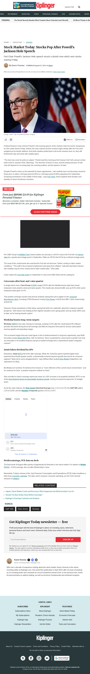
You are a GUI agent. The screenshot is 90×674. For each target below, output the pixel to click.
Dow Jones (30, 388)
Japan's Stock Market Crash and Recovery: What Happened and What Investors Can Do (39, 491)
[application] (45, 234)
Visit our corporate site (72, 669)
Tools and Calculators (67, 626)
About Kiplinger (45, 613)
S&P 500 (9, 509)
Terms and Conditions (40, 648)
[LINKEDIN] (33, 559)
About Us (9, 648)
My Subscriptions (22, 617)
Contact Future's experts (22, 648)
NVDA (6, 467)
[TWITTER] (29, 559)
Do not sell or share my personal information (45, 652)
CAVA (34, 285)
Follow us (69, 139)
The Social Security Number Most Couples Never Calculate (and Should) (41, 20)
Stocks (29, 42)
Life (63, 14)
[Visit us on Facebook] (31, 660)
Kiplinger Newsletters (22, 626)
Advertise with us (78, 648)
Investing (26, 14)
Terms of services (38, 546)
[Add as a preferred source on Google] (60, 660)
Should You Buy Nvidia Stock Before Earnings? (23, 495)
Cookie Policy (66, 648)
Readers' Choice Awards (45, 617)
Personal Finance (50, 14)
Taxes (36, 14)
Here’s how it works (59, 72)
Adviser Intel (74, 14)
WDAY (15, 324)
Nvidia (83, 465)
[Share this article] (6, 140)
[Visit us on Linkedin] (47, 660)
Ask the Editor (45, 626)
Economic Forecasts (67, 617)
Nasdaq (25, 391)
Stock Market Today (67, 613)
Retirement (13, 14)
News (50, 65)
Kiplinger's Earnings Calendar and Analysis (22, 498)
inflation (16, 479)
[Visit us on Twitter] (23, 660)
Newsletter (81, 139)
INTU (20, 354)
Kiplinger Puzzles (45, 622)
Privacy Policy (54, 648)
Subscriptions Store (22, 613)
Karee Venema (18, 65)
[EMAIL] (37, 559)
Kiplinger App (22, 622)
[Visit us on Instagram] (39, 660)
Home (6, 42)
